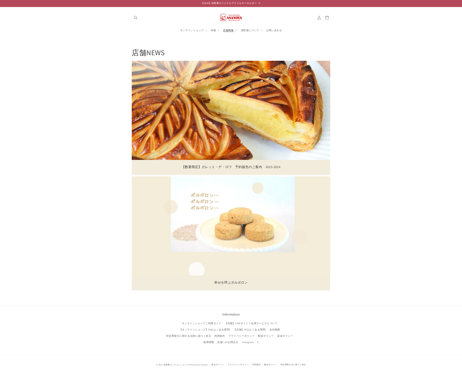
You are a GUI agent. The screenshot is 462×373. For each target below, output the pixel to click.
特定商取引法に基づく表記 (293, 364)
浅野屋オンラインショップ (176, 364)
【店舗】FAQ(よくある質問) (250, 329)
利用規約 (219, 335)
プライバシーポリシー (241, 335)
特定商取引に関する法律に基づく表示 (188, 335)
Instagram (248, 342)
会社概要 (274, 329)
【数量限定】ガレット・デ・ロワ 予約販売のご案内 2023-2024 (231, 167)
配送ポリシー (266, 335)
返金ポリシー (285, 335)
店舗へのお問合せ (227, 342)
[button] (136, 18)
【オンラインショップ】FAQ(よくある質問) (204, 329)
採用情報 (208, 342)
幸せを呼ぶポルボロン (231, 282)
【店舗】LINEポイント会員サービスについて (251, 323)
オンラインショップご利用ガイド (201, 323)
